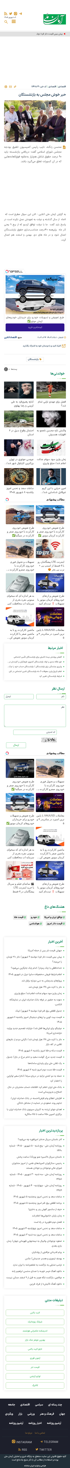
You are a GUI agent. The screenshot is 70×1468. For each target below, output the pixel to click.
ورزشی (31, 1414)
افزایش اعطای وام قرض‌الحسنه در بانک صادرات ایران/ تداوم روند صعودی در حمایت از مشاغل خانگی (36, 1101)
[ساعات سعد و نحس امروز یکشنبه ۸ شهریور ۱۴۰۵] (19, 476)
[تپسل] (7, 271)
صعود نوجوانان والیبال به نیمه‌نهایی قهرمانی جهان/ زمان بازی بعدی (34, 1243)
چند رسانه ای (55, 1405)
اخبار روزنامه (35, 1423)
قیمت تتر (35, 1367)
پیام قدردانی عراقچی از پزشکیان (47, 1252)
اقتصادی (62, 86)
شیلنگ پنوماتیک (35, 1321)
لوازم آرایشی (35, 1376)
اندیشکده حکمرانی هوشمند (35, 1331)
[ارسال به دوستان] (10, 86)
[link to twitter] (10, 13)
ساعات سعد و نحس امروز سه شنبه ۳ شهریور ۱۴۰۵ (37, 1235)
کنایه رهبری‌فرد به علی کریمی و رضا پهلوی (22, 404)
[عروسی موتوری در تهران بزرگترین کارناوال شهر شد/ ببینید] (19, 447)
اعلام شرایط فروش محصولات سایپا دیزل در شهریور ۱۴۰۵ (35, 974)
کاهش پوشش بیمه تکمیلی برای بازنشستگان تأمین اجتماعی (38, 657)
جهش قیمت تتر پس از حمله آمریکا (45, 950)
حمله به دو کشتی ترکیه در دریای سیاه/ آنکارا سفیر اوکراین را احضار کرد (34, 1078)
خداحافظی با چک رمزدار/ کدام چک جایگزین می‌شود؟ (36, 968)
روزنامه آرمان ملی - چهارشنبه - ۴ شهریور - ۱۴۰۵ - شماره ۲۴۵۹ (35, 1188)
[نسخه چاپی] (5, 86)
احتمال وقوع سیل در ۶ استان (21, 433)
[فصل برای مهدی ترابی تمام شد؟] (51, 390)
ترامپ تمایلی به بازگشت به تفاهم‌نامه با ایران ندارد (37, 1265)
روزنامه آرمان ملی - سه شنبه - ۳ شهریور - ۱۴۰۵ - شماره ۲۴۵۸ (36, 1177)
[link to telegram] (20, 13)
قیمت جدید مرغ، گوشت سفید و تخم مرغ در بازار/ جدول (34, 1057)
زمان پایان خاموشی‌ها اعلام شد (47, 1216)
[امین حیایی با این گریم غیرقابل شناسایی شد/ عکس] (51, 476)
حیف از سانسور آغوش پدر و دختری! (45, 1209)
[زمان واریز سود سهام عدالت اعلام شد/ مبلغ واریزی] (51, 447)
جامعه (11, 1405)
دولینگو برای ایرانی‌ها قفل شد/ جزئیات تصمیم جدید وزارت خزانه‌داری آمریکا (34, 1031)
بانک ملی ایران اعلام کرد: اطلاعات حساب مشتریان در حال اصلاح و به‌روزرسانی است (35, 1089)
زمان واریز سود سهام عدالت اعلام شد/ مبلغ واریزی (51, 461)
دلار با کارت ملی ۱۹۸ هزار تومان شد (45, 987)
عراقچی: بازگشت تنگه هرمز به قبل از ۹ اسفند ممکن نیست (34, 1277)
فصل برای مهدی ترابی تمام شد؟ (52, 404)
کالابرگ (35, 1385)
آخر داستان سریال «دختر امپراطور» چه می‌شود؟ (40, 1139)
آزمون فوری (35, 1358)
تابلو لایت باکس (35, 1349)
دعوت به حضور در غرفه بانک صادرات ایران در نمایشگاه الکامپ (36, 1002)
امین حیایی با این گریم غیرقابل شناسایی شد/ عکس (54, 490)
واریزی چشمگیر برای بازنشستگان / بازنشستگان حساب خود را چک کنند (35, 667)
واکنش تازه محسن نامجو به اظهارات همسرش (51, 433)
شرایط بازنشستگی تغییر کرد (50, 676)
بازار (20, 1414)
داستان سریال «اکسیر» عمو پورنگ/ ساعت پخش (39, 1157)
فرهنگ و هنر (47, 1414)
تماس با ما (40, 1433)
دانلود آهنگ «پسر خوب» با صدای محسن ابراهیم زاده (37, 1271)
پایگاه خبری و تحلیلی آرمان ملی (18, 1456)
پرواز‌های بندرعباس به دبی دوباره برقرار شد (42, 981)
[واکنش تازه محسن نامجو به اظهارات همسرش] (51, 418)
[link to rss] (5, 13)
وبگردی (9, 1414)
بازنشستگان (33, 359)
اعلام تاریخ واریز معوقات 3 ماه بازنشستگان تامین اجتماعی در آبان (35, 671)
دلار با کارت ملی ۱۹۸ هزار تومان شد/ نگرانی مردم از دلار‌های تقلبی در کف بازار (34, 1042)
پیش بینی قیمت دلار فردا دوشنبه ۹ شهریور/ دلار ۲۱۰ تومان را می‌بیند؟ (37, 34)
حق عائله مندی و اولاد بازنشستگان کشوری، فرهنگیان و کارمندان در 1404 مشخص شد (35, 662)
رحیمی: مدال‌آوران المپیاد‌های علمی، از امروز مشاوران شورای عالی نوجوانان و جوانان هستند (37, 1166)
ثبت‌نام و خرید (35, 327)
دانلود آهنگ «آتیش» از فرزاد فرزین (46, 1284)
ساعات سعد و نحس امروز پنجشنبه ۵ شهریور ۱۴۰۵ (37, 1197)
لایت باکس (35, 1312)
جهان (62, 1414)
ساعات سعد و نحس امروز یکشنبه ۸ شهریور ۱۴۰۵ (20, 490)
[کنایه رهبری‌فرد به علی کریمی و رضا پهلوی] (19, 390)
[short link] (15, 86)
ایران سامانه (29, 1465)
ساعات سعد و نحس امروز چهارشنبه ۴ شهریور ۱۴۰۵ (37, 1228)
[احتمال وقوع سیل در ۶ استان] (19, 418)
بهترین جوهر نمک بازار (35, 1340)
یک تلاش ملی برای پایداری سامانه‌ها (45, 1063)
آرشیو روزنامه (54, 1423)
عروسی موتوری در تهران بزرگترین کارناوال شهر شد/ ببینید (20, 461)
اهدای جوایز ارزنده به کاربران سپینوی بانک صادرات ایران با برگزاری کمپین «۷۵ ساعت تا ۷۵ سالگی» (34, 1112)
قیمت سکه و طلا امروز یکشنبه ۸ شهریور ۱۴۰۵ (40, 1050)
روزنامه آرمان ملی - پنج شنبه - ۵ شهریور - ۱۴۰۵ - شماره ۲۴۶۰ (35, 1148)
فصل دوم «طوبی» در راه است (48, 1222)
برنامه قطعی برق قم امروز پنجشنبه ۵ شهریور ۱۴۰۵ (37, 1203)
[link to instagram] (15, 13)
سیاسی (39, 1405)
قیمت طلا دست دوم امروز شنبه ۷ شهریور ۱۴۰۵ (39, 1070)
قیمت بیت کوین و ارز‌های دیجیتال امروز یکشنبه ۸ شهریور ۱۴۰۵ (34, 1019)
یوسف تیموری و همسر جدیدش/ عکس (43, 1258)
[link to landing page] (54, 18)
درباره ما (28, 1433)
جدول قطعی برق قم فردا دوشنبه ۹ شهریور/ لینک (38, 1011)
